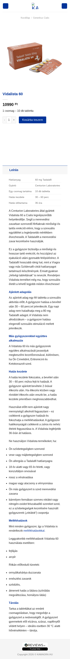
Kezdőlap (25, 18)
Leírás (13, 170)
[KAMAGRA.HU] (35, 6)
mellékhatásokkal (34, 530)
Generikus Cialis (41, 18)
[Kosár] (64, 6)
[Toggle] (6, 170)
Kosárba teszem (32, 119)
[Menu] (5, 6)
